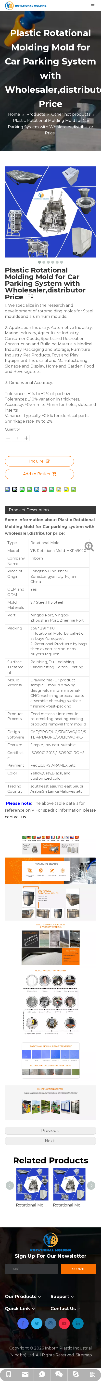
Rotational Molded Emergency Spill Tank (69, 1205)
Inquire (36, 461)
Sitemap (84, 1355)
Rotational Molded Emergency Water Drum (32, 1205)
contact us (15, 817)
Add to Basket (37, 474)
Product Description (29, 510)
